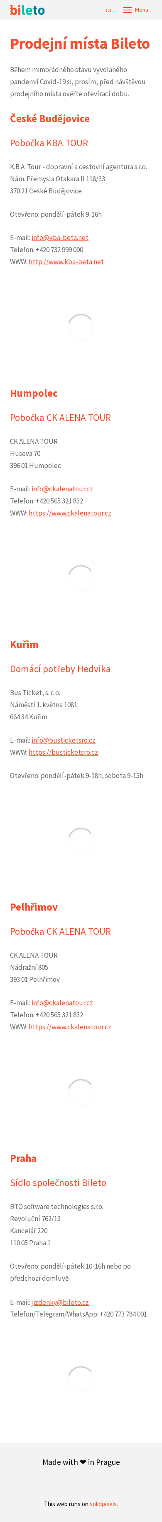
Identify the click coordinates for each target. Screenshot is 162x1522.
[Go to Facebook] (71, 1484)
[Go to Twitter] (91, 1484)
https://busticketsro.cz (63, 752)
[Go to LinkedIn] (51, 1484)
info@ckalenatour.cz (62, 488)
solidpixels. (104, 1504)
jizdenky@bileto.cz (60, 1302)
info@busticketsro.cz (64, 740)
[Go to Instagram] (111, 1484)
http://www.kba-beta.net (66, 261)
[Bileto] (27, 10)
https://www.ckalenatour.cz (70, 513)
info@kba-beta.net (60, 237)
